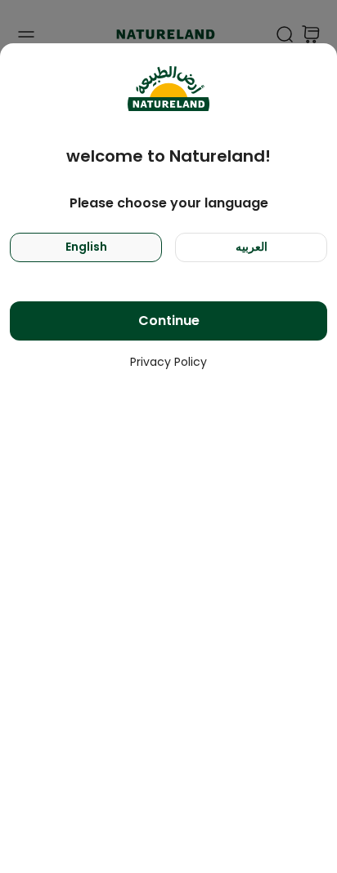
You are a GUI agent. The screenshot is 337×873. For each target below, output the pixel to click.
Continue (169, 320)
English (86, 246)
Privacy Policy (168, 362)
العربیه (251, 246)
